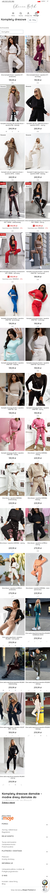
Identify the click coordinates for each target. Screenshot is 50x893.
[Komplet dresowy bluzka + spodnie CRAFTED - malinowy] (37, 300)
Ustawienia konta (8, 844)
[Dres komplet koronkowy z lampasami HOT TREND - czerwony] (12, 251)
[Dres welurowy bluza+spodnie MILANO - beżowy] (37, 709)
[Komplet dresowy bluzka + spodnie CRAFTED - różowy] (12, 434)
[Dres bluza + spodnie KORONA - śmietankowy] (12, 479)
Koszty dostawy (8, 859)
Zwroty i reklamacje (9, 830)
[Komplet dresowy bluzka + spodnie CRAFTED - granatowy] (12, 300)
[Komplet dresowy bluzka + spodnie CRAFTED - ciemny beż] (37, 251)
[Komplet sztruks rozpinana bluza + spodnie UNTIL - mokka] (12, 151)
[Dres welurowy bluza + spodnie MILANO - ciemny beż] (12, 617)
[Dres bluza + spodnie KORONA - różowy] (37, 434)
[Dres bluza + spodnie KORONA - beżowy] (37, 479)
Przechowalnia (7, 847)
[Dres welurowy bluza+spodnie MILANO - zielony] (37, 664)
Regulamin (6, 832)
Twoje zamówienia (9, 842)
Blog (3, 884)
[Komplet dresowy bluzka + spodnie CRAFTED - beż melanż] (37, 344)
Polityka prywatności (10, 871)
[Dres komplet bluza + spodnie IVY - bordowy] (37, 54)
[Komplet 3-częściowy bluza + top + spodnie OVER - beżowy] (37, 151)
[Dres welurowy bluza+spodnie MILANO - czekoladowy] (12, 664)
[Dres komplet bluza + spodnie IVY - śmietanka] (12, 54)
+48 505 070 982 (8, 1)
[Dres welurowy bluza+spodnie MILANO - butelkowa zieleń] (37, 615)
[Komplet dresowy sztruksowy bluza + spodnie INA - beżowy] (12, 103)
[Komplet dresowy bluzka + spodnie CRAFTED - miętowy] (12, 344)
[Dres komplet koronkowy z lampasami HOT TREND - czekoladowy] (12, 200)
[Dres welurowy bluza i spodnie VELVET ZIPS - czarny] (12, 709)
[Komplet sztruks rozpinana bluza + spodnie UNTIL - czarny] (37, 103)
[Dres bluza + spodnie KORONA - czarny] (12, 525)
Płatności (5, 857)
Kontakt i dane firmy (10, 881)
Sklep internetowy (22, 890)
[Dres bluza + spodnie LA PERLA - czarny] (37, 525)
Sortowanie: (4, 28)
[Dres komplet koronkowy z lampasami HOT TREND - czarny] (37, 200)
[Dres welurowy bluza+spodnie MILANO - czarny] (12, 756)
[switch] (45, 889)
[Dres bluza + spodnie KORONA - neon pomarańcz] (37, 569)
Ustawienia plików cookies (12, 869)
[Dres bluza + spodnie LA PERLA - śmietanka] (12, 569)
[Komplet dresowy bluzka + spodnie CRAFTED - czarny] (37, 389)
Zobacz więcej (8, 802)
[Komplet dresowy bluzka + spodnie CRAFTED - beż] (12, 389)
